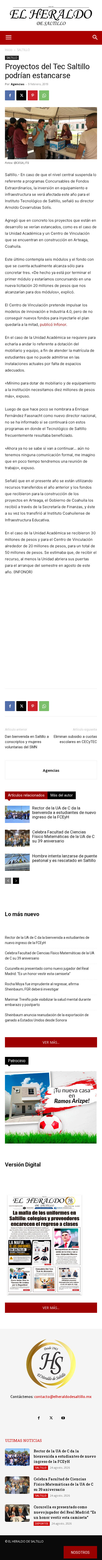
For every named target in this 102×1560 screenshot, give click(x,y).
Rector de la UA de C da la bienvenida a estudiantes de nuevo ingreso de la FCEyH (64, 812)
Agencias (17, 84)
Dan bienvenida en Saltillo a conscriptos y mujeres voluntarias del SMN (27, 741)
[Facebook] (10, 95)
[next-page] (16, 881)
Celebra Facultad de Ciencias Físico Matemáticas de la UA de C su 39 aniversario (63, 836)
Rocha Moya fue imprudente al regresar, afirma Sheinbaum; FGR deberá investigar (42, 986)
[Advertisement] (51, 633)
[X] (21, 95)
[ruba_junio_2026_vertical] (51, 1142)
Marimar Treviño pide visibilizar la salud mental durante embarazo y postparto (48, 1002)
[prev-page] (8, 881)
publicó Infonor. (53, 324)
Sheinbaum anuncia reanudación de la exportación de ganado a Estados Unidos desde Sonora (47, 1017)
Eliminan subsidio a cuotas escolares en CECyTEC (75, 739)
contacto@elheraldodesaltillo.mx (63, 1396)
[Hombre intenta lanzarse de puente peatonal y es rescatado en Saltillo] (17, 862)
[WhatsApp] (44, 95)
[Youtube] (63, 1418)
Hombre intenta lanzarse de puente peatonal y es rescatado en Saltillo (64, 858)
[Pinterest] (33, 95)
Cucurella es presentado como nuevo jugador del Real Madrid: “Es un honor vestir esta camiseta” (47, 971)
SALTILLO (23, 50)
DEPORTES (41, 1523)
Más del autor (62, 795)
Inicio (8, 50)
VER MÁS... (51, 1042)
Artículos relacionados (26, 795)
